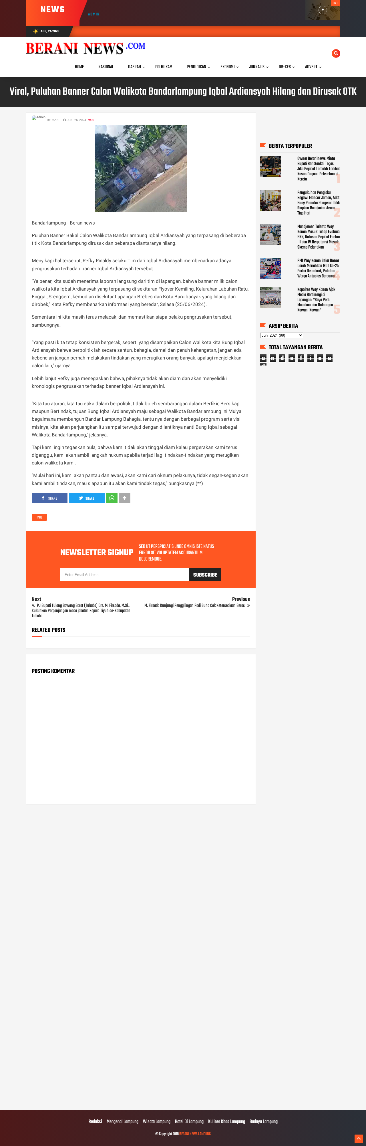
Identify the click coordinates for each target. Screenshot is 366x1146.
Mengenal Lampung (122, 1122)
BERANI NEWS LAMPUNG (195, 1134)
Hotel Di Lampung (189, 1122)
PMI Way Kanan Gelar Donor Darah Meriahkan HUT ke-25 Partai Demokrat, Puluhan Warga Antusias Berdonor (318, 268)
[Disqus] (141, 881)
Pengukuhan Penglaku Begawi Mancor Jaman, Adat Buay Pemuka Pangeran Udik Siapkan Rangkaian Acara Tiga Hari (318, 203)
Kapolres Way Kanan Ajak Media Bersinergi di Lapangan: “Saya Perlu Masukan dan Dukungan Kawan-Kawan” (316, 300)
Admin (94, 14)
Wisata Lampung (156, 1122)
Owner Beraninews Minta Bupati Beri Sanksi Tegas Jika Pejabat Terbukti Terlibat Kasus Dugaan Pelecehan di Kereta (318, 169)
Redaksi (95, 1122)
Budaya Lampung (264, 1122)
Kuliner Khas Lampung (226, 1122)
